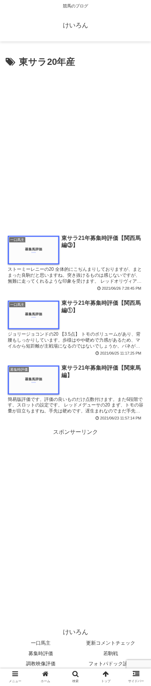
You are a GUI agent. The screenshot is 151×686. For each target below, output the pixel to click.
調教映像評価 (40, 663)
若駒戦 (110, 653)
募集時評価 (40, 653)
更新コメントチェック (110, 643)
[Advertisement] (75, 149)
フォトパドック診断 (110, 663)
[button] (136, 601)
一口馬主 (41, 643)
